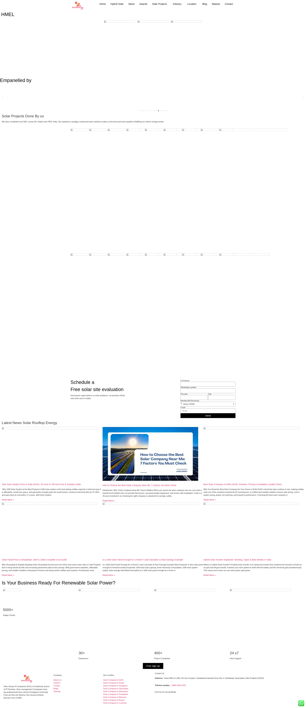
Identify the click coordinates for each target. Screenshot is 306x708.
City (209, 394)
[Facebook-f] (156, 696)
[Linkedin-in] (164, 696)
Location (191, 4)
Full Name (184, 381)
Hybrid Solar (117, 4)
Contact (229, 4)
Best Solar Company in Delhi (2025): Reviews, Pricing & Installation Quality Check (242, 484)
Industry (177, 4)
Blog (204, 4)
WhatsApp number (188, 387)
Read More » (8, 500)
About (131, 4)
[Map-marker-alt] (166, 696)
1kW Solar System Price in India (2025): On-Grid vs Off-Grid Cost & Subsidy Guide (41, 484)
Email (182, 407)
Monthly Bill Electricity (189, 401)
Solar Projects (159, 4)
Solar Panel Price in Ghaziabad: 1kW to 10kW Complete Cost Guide (34, 560)
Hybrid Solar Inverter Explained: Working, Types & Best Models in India (237, 560)
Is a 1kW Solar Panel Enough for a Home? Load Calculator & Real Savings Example (143, 560)
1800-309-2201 (179, 685)
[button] (2, 97)
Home (102, 4)
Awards (143, 4)
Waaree (216, 4)
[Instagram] (158, 696)
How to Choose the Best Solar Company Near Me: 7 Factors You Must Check (139, 485)
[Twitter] (161, 696)
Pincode (184, 394)
